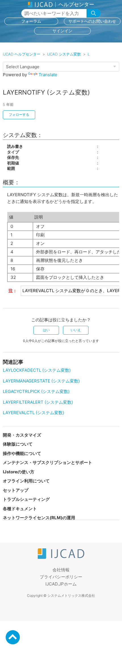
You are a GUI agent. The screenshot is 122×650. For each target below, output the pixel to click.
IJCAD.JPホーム (61, 584)
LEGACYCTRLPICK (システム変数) (36, 391)
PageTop (13, 637)
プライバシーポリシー (61, 577)
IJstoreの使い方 (18, 471)
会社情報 (61, 569)
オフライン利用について (26, 481)
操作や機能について (22, 453)
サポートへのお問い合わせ (92, 21)
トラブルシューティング (26, 499)
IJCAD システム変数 (64, 54)
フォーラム (31, 21)
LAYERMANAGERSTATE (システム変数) (41, 381)
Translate (48, 74)
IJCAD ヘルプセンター (21, 54)
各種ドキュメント (20, 508)
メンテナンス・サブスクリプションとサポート (47, 462)
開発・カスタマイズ (22, 435)
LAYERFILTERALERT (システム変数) (38, 402)
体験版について (18, 444)
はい (46, 330)
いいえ (76, 330)
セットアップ (15, 490)
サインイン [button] (62, 30)
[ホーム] (61, 557)
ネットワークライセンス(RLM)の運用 (39, 517)
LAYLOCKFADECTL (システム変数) (37, 370)
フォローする (19, 114)
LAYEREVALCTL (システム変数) (33, 412)
